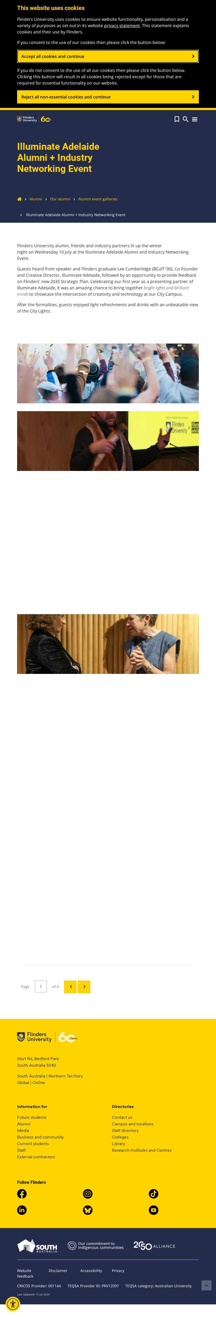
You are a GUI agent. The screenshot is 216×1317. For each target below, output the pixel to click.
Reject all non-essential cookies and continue (66, 97)
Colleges (120, 1137)
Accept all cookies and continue (52, 56)
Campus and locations (132, 1123)
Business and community (40, 1137)
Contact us (122, 1117)
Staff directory (125, 1130)
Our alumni (60, 198)
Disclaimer (58, 1270)
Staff (21, 1150)
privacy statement (122, 25)
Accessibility (91, 1270)
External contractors (36, 1156)
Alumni (36, 198)
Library (118, 1143)
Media (23, 1130)
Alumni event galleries (98, 198)
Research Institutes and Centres (141, 1150)
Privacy (118, 1270)
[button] (177, 119)
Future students (31, 1117)
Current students (33, 1143)
